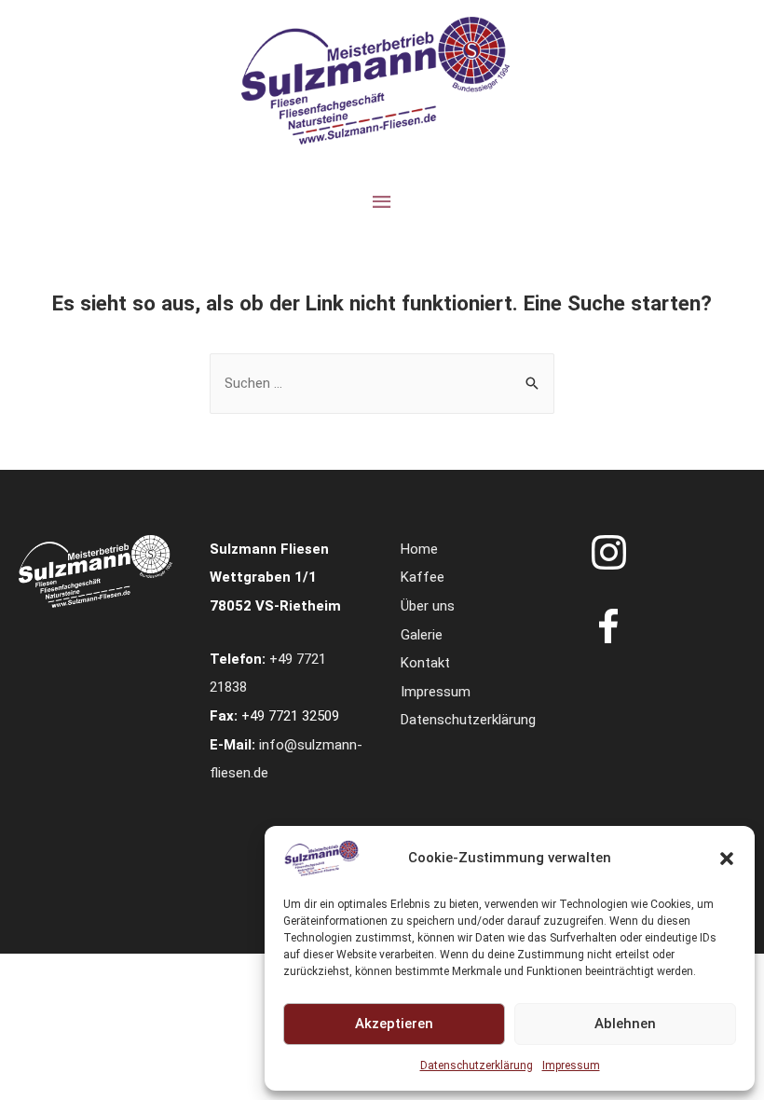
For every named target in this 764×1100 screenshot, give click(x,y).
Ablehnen (625, 1023)
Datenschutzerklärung (476, 1065)
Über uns (428, 606)
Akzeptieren (394, 1023)
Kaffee (422, 577)
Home (419, 549)
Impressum (571, 1065)
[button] (726, 858)
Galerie (422, 634)
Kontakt (425, 662)
